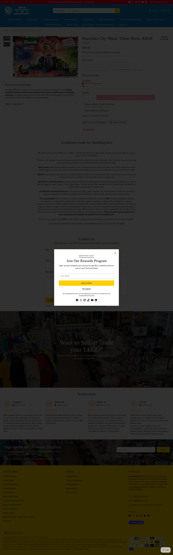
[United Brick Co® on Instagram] (84, 300)
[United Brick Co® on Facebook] (77, 300)
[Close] (115, 253)
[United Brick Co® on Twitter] (80, 300)
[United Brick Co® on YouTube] (92, 300)
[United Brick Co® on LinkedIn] (96, 300)
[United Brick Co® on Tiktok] (88, 300)
